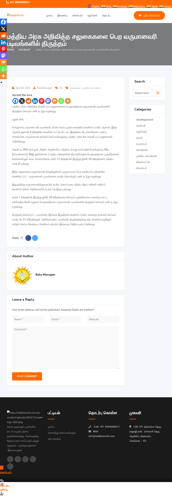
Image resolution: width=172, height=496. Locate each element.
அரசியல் (141, 125)
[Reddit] (28, 101)
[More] (68, 101)
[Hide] (1, 82)
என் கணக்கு (54, 438)
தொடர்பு (106, 15)
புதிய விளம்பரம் (151, 15)
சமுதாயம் (141, 143)
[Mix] (55, 101)
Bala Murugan (44, 88)
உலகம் (139, 137)
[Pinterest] (42, 101)
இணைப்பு (63, 15)
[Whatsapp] (61, 101)
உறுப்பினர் (92, 15)
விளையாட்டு (143, 162)
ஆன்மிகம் (142, 131)
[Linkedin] (35, 101)
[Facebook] (15, 101)
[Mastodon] (48, 101)
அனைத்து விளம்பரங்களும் (62, 432)
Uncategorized (144, 119)
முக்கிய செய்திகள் (91, 88)
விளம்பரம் (77, 15)
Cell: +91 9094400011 (107, 426)
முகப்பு (49, 15)
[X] (22, 101)
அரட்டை (5, 486)
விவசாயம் (141, 168)
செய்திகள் (75, 88)
